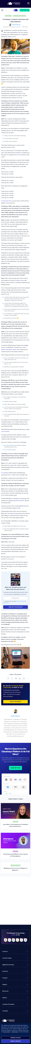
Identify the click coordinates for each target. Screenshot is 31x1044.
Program (4, 978)
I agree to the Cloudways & (14, 602)
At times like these (6, 201)
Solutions (5, 971)
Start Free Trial (24, 10)
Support (4, 984)
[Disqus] (15, 901)
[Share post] (8, 678)
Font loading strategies (10, 449)
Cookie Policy (15, 1031)
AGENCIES (15, 851)
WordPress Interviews (19, 15)
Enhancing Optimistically (10, 445)
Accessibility (4, 472)
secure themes (5, 431)
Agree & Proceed (15, 1041)
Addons (4, 997)
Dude (18, 508)
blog (12, 465)
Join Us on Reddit (15, 701)
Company (5, 1011)
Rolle (24, 506)
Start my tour (15, 768)
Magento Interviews (15, 865)
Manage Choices (16, 1037)
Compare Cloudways (8, 1004)
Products (5, 951)
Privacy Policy (6, 602)
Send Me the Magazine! (15, 607)
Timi (2, 508)
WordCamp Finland (19, 500)
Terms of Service (21, 601)
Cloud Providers (7, 958)
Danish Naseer (16, 24)
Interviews (8, 15)
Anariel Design (14, 513)
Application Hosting (8, 964)
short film (19, 154)
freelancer (18, 280)
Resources (5, 991)
